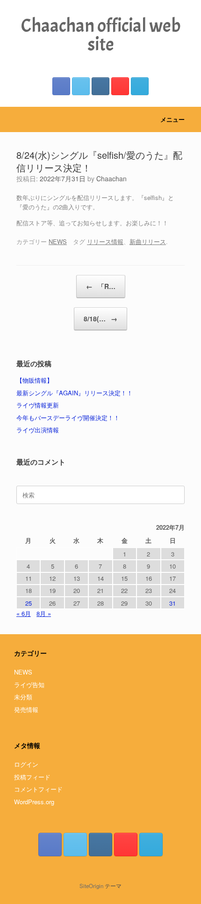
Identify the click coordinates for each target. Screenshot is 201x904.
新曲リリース (147, 241)
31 (172, 603)
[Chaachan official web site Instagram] (100, 86)
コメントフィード (38, 789)
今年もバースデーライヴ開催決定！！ (68, 417)
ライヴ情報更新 (37, 404)
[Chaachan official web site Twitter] (81, 86)
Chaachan (111, 178)
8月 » (43, 613)
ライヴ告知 (29, 684)
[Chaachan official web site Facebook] (61, 86)
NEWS (58, 241)
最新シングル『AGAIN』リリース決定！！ (74, 392)
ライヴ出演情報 (37, 429)
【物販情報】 (34, 380)
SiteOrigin (91, 885)
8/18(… (100, 318)
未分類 (23, 696)
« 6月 (23, 613)
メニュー (172, 119)
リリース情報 (105, 241)
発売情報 (26, 709)
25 (28, 603)
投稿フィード (32, 776)
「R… (100, 286)
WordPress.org (34, 801)
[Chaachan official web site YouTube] (120, 86)
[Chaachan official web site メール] (140, 86)
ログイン (26, 764)
